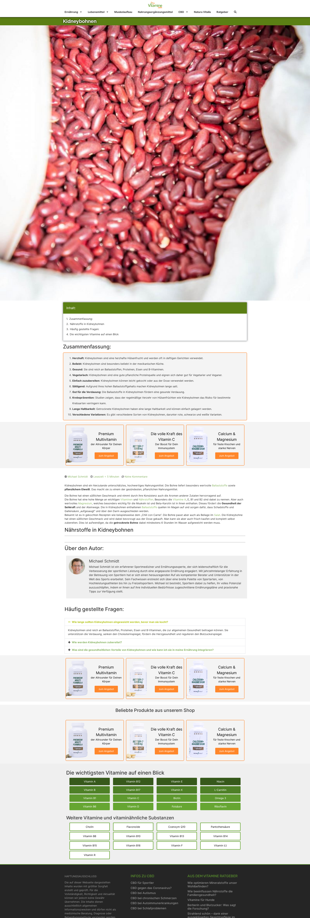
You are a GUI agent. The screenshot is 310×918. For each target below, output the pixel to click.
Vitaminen (126, 499)
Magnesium (85, 503)
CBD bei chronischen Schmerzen (154, 898)
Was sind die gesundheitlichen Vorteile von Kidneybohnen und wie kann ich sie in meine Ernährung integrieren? (143, 649)
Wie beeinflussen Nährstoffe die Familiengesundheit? (210, 893)
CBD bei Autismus (143, 893)
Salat (217, 515)
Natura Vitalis (202, 12)
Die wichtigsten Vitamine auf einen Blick (94, 334)
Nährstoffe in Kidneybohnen (87, 324)
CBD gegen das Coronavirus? (151, 888)
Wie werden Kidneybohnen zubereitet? (97, 642)
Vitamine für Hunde (201, 900)
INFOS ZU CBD (142, 876)
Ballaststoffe (219, 485)
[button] (155, 622)
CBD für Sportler (142, 882)
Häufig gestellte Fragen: (84, 329)
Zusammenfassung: (81, 318)
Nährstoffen (146, 499)
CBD (181, 12)
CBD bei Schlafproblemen (148, 908)
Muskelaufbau (123, 12)
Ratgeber (222, 12)
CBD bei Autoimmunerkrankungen (154, 903)
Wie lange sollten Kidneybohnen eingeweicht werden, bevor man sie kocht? (120, 622)
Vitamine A (179, 499)
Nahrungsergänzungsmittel (155, 12)
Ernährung (71, 12)
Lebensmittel (96, 12)
